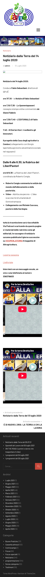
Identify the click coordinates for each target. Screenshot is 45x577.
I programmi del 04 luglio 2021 (17, 455)
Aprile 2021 (9, 490)
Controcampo (10, 548)
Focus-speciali (11, 554)
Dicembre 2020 (11, 503)
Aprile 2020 (9, 529)
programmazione (12, 561)
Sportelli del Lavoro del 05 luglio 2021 (19, 445)
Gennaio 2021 (10, 500)
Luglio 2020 (10, 519)
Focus (7, 551)
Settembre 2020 (11, 513)
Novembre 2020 (11, 506)
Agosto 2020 (10, 516)
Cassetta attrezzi (12, 544)
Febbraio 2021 (10, 497)
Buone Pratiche (11, 541)
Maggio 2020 (10, 526)
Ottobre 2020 (10, 509)
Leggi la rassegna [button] (11, 255)
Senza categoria (11, 564)
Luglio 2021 (9, 480)
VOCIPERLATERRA (14, 241)
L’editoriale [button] (8, 262)
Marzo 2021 (9, 493)
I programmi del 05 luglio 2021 (17, 458)
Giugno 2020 (10, 522)
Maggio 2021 (10, 487)
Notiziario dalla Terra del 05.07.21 (18, 442)
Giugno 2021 (10, 484)
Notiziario (7, 51)
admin (7, 66)
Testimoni (9, 567)
